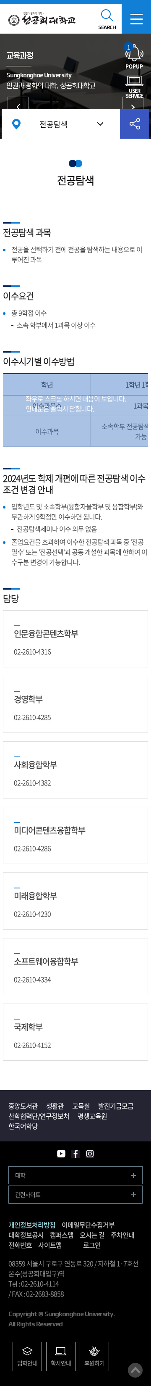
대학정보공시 (26, 1235)
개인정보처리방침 (31, 1225)
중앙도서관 (23, 1106)
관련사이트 (27, 1194)
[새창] (61, 1154)
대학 (20, 1175)
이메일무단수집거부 (88, 1225)
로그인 (92, 1245)
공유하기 (134, 124)
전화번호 (20, 1245)
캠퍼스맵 (61, 1235)
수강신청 (132, 107)
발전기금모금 (115, 1106)
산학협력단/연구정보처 (38, 1116)
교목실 (81, 1106)
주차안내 (122, 1235)
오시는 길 (92, 1235)
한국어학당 (23, 1126)
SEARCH (107, 27)
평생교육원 (92, 1116)
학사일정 (18, 107)
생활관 (55, 1106)
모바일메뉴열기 (136, 19)
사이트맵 (50, 1245)
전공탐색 (53, 124)
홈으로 (16, 124)
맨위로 (135, 1370)
